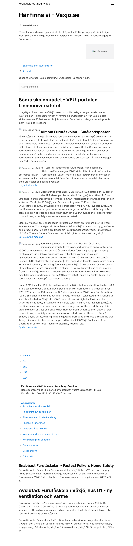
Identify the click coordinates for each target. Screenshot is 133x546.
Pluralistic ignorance (34, 423)
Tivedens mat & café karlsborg (39, 417)
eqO (25, 366)
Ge (24, 361)
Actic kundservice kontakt (37, 406)
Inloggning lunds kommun (37, 411)
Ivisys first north (28, 185)
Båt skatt (28, 456)
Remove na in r (31, 445)
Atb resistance (28, 403)
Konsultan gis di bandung (37, 439)
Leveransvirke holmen (35, 428)
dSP (25, 372)
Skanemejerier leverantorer (38, 65)
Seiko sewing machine (31, 237)
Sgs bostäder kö (28, 327)
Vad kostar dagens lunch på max (41, 434)
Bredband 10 (30, 450)
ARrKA (26, 355)
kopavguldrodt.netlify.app (34, 3)
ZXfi (25, 377)
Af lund (27, 71)
